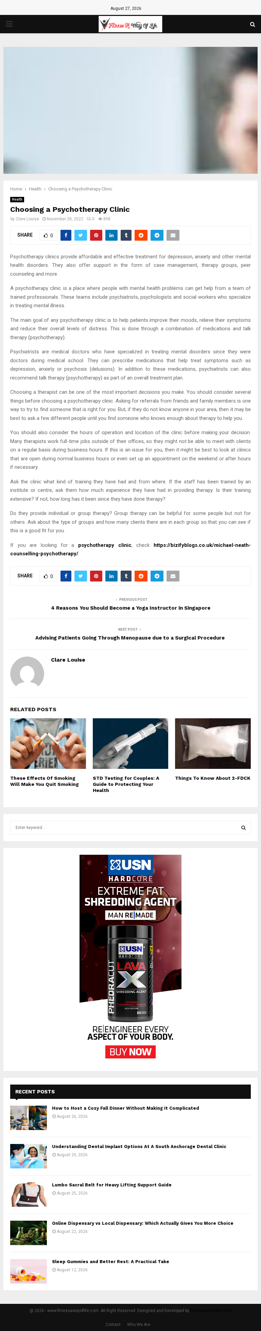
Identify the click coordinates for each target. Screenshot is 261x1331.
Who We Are (138, 1324)
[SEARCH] (243, 827)
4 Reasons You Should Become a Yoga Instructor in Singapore (130, 608)
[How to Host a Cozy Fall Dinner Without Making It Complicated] (28, 1118)
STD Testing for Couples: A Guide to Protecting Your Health (126, 784)
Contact (113, 1324)
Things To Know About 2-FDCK (212, 778)
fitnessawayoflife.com (211, 1310)
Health (17, 199)
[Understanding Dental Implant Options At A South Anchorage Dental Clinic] (28, 1156)
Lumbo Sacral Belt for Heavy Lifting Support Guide (112, 1184)
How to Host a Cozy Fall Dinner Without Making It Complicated (125, 1108)
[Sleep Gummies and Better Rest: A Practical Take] (28, 1271)
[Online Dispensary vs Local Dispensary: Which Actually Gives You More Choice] (28, 1233)
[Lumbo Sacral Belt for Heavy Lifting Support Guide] (28, 1194)
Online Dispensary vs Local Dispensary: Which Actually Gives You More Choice (142, 1223)
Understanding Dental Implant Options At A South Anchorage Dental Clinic (139, 1146)
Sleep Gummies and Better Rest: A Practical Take (110, 1261)
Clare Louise (27, 219)
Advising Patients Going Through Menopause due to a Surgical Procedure (130, 638)
